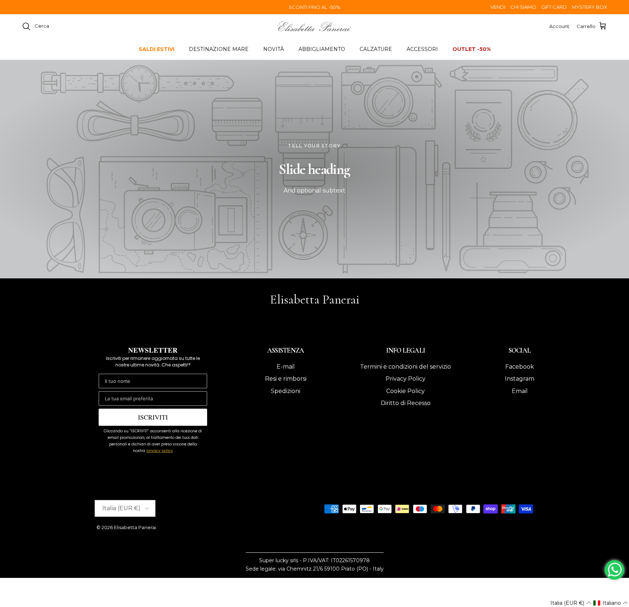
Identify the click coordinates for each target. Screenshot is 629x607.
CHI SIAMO (523, 7)
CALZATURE (376, 49)
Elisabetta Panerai (135, 527)
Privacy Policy (405, 378)
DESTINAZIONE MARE (219, 49)
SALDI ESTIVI (156, 49)
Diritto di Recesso (406, 403)
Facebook (519, 366)
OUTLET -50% (471, 49)
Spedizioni (285, 391)
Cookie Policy (405, 391)
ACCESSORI (422, 49)
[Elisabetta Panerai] (314, 26)
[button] (570, 603)
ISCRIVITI (153, 417)
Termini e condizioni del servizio (405, 366)
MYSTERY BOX (589, 7)
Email (520, 391)
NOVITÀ (273, 49)
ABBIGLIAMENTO (321, 49)
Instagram (519, 378)
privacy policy (159, 450)
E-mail (286, 366)
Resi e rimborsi (285, 378)
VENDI (497, 7)
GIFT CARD (554, 7)
